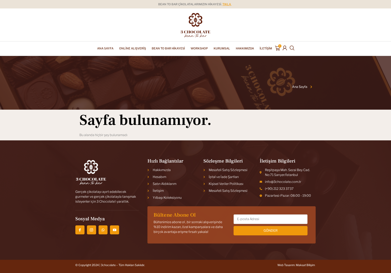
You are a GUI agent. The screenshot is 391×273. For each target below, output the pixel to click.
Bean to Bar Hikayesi (168, 48)
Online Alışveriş (132, 48)
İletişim (266, 48)
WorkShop (199, 48)
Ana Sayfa (105, 48)
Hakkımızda (245, 48)
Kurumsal (222, 48)
